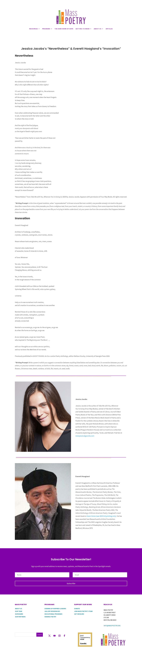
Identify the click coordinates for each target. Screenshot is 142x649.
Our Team (18, 611)
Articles (109, 29)
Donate (77, 609)
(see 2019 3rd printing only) (101, 516)
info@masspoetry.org (112, 626)
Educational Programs (53, 614)
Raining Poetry (50, 617)
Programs (46, 29)
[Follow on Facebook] (64, 636)
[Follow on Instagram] (59, 636)
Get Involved (79, 614)
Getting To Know (83, 29)
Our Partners (20, 617)
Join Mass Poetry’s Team (83, 611)
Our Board (19, 614)
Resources (33, 29)
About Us (97, 29)
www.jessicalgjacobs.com (84, 436)
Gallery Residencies (52, 611)
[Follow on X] (49, 636)
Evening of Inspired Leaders (55, 609)
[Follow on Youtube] (54, 636)
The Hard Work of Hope (64, 29)
